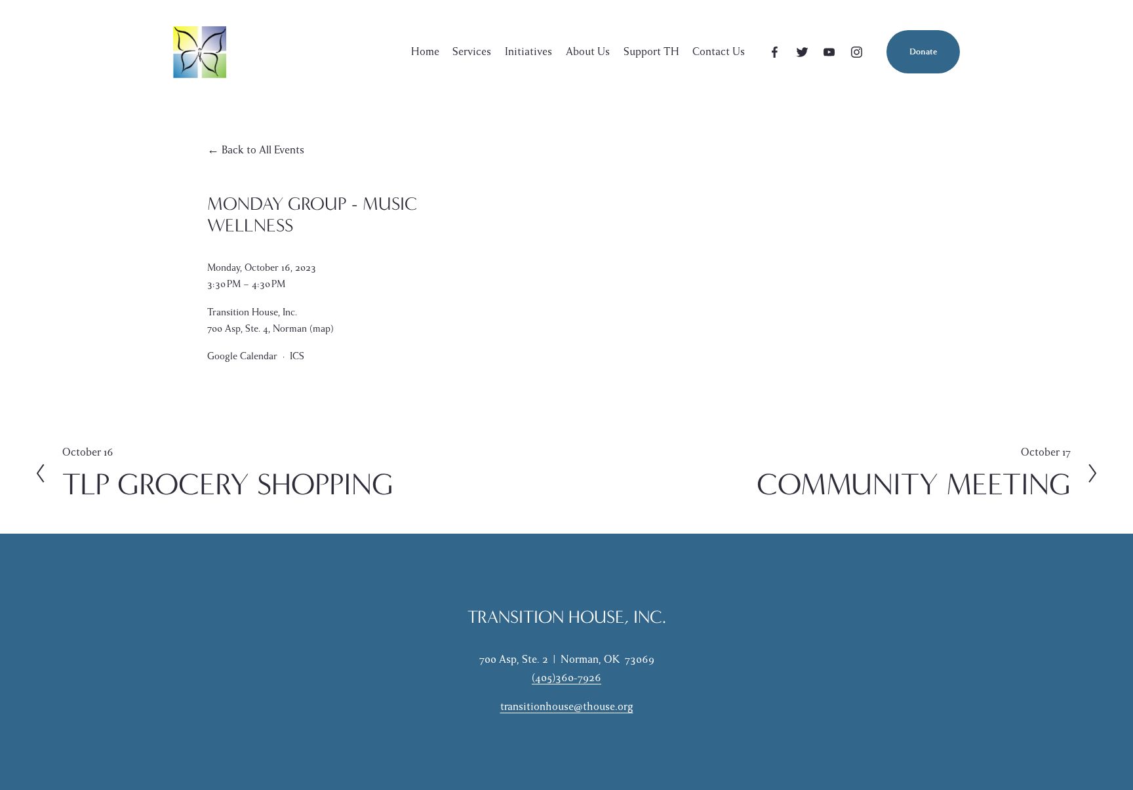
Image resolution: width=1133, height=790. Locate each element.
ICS (297, 356)
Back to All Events (263, 150)
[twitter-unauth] (802, 52)
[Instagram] (857, 52)
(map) (321, 328)
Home (425, 52)
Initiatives (528, 52)
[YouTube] (829, 52)
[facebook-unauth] (775, 52)
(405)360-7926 (566, 678)
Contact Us (718, 52)
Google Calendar (242, 356)
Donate (923, 52)
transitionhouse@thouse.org (566, 707)
